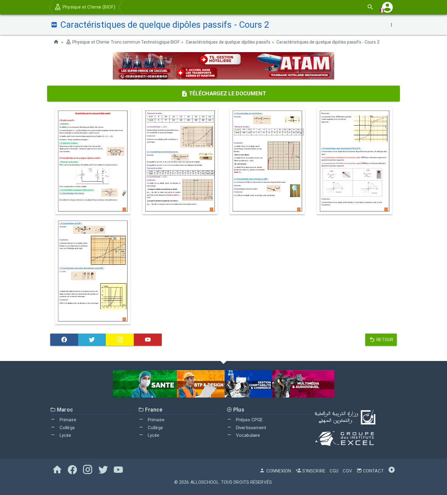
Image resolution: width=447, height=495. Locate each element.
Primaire (67, 420)
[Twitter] (92, 340)
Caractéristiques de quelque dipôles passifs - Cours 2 (327, 42)
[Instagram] (120, 340)
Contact (373, 471)
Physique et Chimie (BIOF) (88, 7)
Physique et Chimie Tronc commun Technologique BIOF (125, 42)
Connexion (278, 471)
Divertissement (250, 427)
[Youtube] (148, 340)
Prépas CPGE (249, 420)
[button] (387, 7)
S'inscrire (313, 471)
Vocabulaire (247, 435)
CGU (334, 471)
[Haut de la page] (391, 471)
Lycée (64, 435)
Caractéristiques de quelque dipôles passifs (228, 42)
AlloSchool (204, 482)
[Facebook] (64, 340)
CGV (347, 471)
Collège (66, 427)
